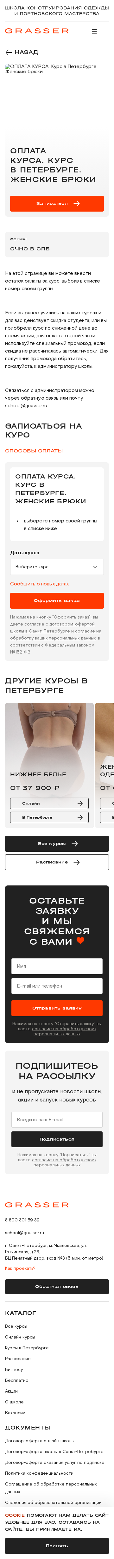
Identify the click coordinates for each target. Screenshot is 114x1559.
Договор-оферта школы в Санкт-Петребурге (54, 1452)
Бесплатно (16, 1380)
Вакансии (15, 1413)
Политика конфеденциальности (39, 1473)
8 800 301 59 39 (22, 1220)
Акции (11, 1391)
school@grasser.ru (24, 1233)
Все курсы (16, 1326)
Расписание (18, 1359)
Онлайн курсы (20, 1337)
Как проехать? (20, 1268)
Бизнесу (14, 1369)
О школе (14, 1402)
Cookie (15, 1515)
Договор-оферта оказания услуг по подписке (54, 1462)
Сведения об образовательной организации (53, 1502)
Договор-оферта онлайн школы (39, 1441)
